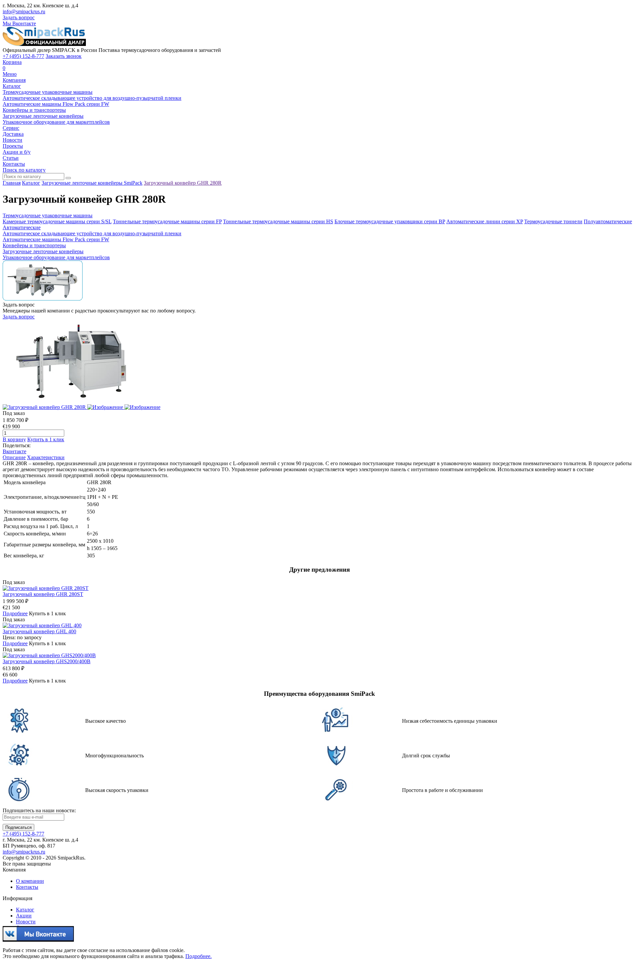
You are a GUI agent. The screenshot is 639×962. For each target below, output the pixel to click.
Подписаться (18, 827)
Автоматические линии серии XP (484, 221)
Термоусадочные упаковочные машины (48, 92)
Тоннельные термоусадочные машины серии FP (167, 221)
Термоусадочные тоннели (553, 221)
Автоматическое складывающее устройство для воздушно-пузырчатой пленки (92, 98)
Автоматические (22, 227)
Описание (14, 457)
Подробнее (15, 613)
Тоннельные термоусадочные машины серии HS (278, 221)
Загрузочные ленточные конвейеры (43, 116)
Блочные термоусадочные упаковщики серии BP (389, 221)
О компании (30, 881)
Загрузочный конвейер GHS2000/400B (47, 661)
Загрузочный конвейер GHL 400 (39, 631)
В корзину (14, 439)
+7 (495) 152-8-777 (23, 56)
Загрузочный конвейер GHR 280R (183, 183)
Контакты (14, 164)
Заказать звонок (64, 56)
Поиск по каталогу (24, 170)
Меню (10, 74)
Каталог (12, 86)
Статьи (11, 158)
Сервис (11, 128)
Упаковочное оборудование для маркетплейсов (56, 122)
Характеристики (46, 457)
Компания (14, 80)
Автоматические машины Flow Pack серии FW (56, 104)
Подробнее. (198, 956)
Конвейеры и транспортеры (34, 110)
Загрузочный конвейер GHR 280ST (43, 594)
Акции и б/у (17, 152)
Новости (12, 140)
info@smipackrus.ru (24, 11)
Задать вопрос (19, 17)
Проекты (13, 146)
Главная (12, 183)
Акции (24, 915)
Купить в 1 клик (45, 439)
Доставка (13, 134)
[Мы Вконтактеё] (38, 939)
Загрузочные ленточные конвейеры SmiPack (92, 183)
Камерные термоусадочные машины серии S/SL (57, 221)
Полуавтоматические (608, 221)
